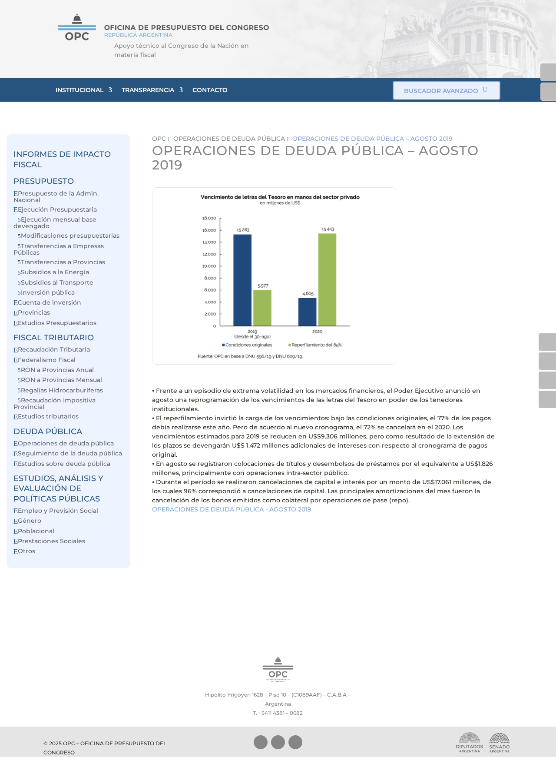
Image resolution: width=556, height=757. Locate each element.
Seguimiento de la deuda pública (70, 453)
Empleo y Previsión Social (58, 511)
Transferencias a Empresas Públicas (58, 249)
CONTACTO (210, 90)
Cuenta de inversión (49, 302)
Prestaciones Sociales (51, 541)
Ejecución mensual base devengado (54, 222)
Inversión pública (48, 292)
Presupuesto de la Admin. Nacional (56, 196)
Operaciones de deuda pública (66, 443)
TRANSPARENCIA (148, 90)
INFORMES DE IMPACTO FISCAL (62, 159)
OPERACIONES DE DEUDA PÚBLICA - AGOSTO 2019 (231, 509)
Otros (26, 551)
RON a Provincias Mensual (61, 380)
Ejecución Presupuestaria (57, 209)
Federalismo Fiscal (47, 360)
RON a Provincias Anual (57, 370)
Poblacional (36, 531)
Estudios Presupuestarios (57, 323)
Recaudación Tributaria (54, 349)
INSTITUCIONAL (79, 90)
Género (29, 521)
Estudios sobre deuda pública (64, 464)
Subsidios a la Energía (55, 272)
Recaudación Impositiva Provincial (54, 403)
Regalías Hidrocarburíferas (62, 390)
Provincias (34, 312)
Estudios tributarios (48, 416)
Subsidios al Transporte (57, 282)
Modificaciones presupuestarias (70, 235)
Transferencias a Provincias (63, 262)
